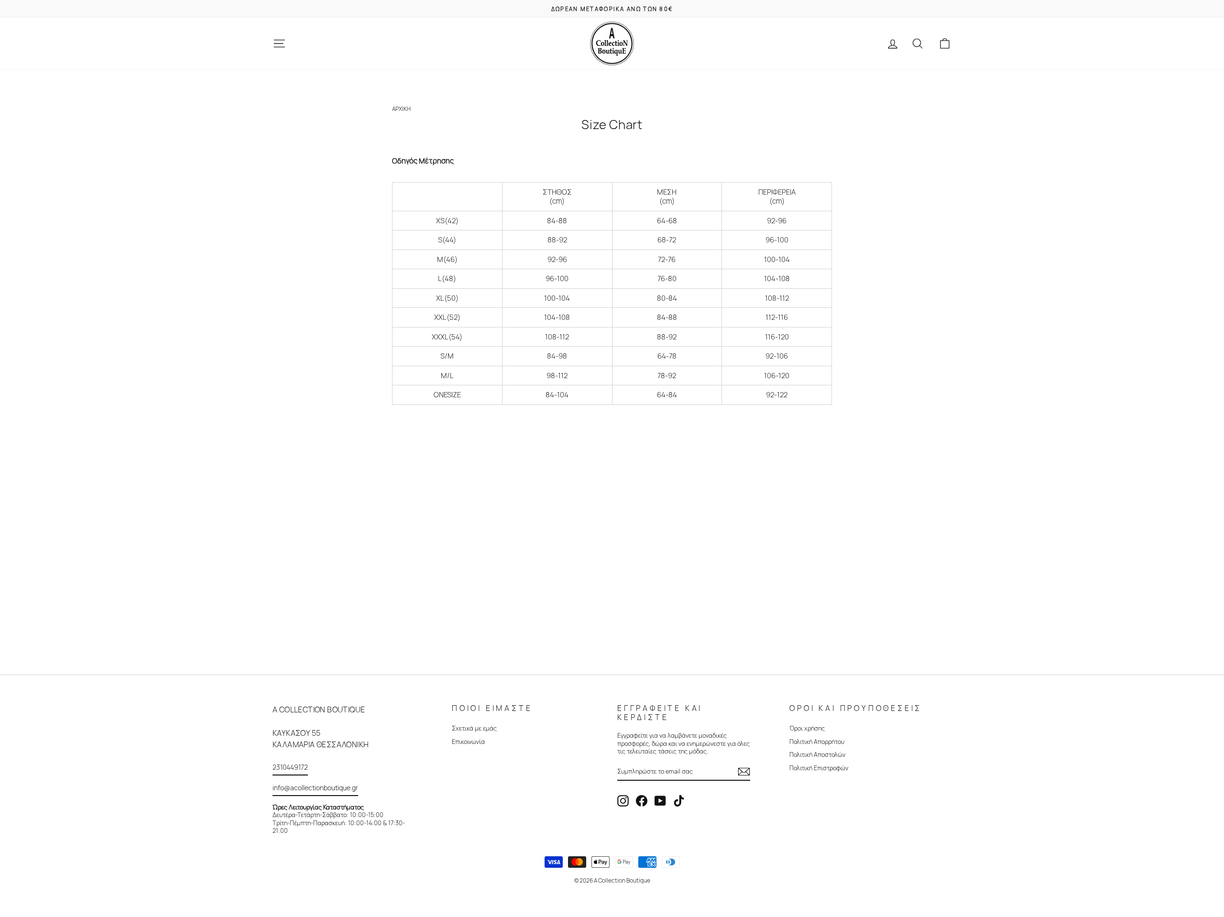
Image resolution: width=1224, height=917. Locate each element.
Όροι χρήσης (807, 728)
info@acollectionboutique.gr (315, 787)
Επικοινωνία (468, 741)
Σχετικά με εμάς (474, 728)
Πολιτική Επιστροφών (818, 768)
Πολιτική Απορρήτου (816, 741)
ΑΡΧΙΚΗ (401, 109)
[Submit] (744, 771)
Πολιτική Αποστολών (817, 754)
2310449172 (290, 767)
